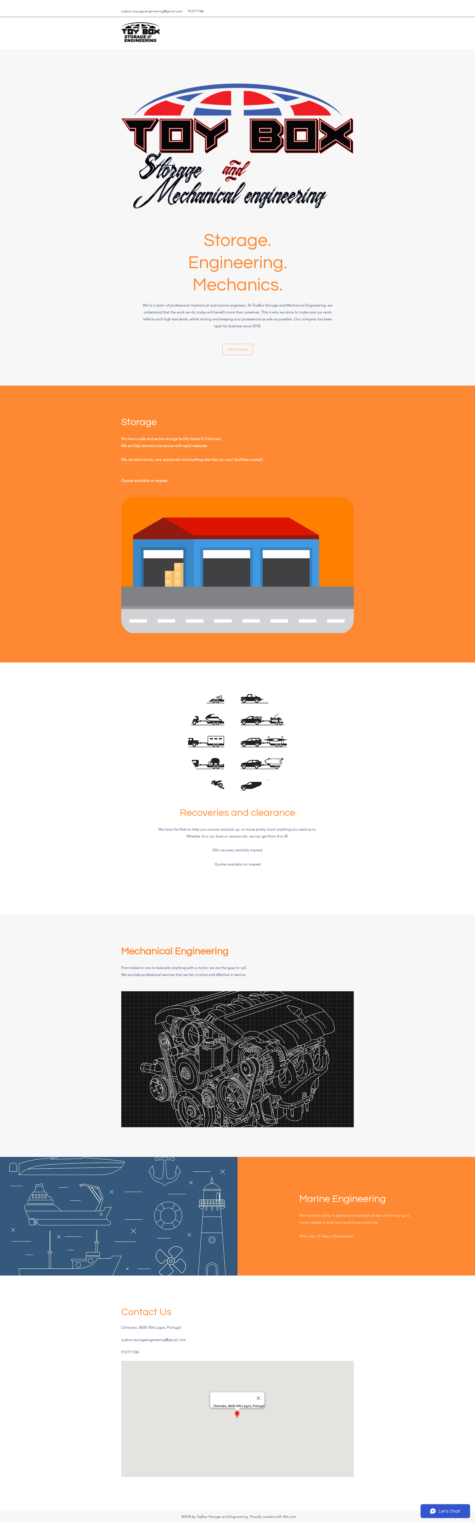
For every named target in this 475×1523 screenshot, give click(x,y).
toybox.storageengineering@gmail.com (152, 11)
